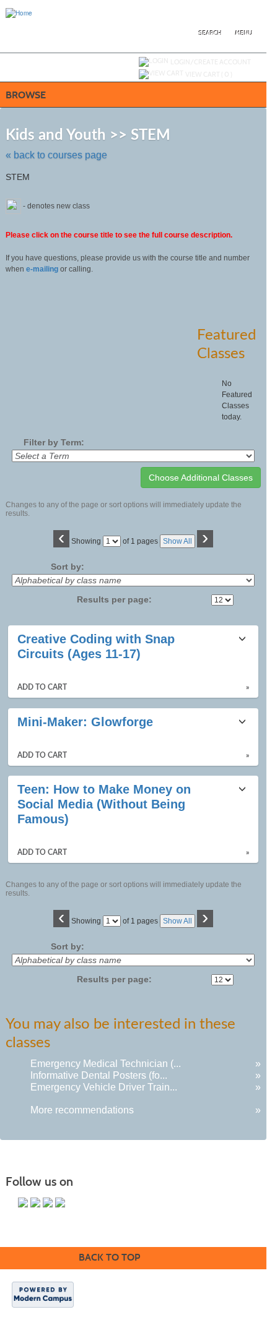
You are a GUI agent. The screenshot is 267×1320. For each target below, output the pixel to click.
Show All (177, 541)
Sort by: (67, 566)
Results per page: (118, 599)
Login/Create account (210, 62)
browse (26, 95)
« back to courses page (56, 155)
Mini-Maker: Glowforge (85, 722)
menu (244, 33)
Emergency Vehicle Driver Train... (103, 1087)
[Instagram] (60, 1202)
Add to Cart (42, 687)
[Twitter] (35, 1202)
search (210, 33)
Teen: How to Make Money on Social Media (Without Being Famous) (104, 804)
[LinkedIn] (48, 1202)
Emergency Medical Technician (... (105, 1063)
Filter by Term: (54, 442)
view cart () (208, 74)
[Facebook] (23, 1202)
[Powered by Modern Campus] (43, 1294)
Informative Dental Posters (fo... (98, 1075)
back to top (109, 1257)
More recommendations (82, 1110)
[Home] (19, 12)
